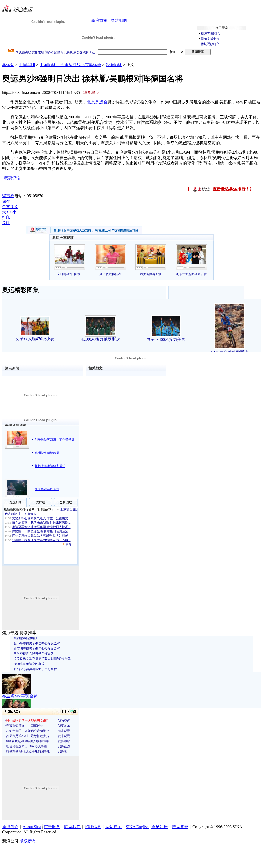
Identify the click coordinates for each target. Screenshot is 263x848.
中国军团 (27, 65)
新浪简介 (10, 827)
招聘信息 (93, 827)
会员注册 (159, 827)
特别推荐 (28, 632)
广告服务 (52, 827)
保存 (6, 201)
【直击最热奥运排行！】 (220, 189)
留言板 (8, 196)
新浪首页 (99, 20)
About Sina (32, 827)
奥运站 (8, 65)
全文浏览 (10, 206)
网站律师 (113, 827)
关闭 (6, 223)
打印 (6, 217)
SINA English (137, 827)
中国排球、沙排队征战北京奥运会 (70, 65)
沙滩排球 (114, 65)
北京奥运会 (97, 102)
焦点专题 (10, 632)
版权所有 (28, 841)
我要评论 (12, 178)
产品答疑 (180, 827)
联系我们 (72, 827)
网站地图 (118, 20)
